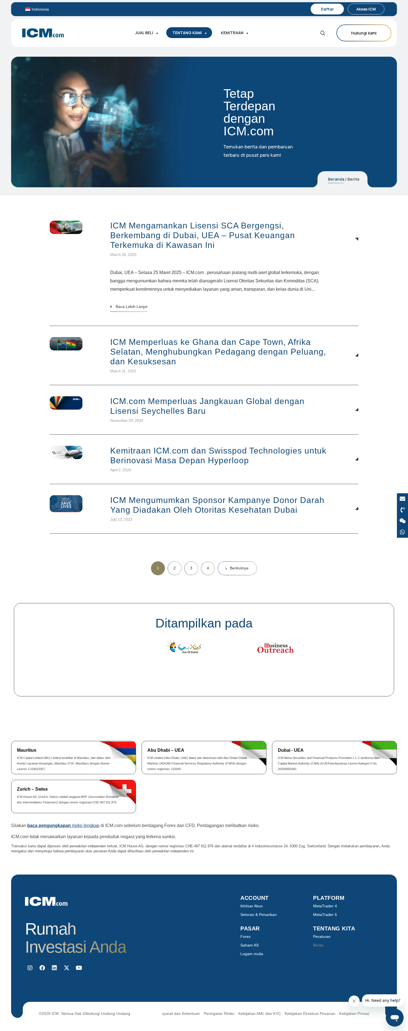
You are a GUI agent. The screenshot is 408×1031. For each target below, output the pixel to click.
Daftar (327, 9)
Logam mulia (251, 954)
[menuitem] (52, 9)
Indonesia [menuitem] (40, 9)
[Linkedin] (54, 968)
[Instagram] (30, 968)
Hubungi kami (364, 33)
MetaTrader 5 (325, 914)
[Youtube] (79, 968)
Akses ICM (366, 9)
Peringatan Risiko (219, 1013)
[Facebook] (42, 968)
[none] (52, 9)
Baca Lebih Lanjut (131, 306)
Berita (318, 945)
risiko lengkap (63, 825)
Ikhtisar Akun (251, 906)
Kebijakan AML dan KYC (259, 1013)
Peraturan (322, 936)
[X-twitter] (67, 968)
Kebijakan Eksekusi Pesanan (310, 1013)
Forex (245, 936)
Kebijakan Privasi (354, 1013)
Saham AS (249, 945)
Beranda (336, 179)
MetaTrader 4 (325, 906)
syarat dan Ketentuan (181, 1013)
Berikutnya (239, 568)
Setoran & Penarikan (258, 914)
